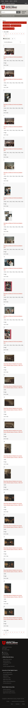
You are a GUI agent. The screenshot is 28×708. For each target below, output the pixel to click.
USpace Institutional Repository (9, 681)
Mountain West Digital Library (9, 691)
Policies (23, 704)
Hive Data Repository (7, 683)
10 (4, 36)
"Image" (6, 25)
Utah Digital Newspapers (8, 674)
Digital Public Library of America (9, 692)
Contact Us (5, 652)
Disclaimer (18, 704)
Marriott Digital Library (7, 672)
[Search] (18, 12)
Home (2, 1)
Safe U (12, 704)
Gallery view (7, 38)
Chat (16, 1)
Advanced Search (24, 12)
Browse (6, 1)
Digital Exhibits (6, 676)
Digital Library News (7, 679)
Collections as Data (6, 677)
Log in (26, 3)
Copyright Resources (7, 662)
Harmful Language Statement (8, 3)
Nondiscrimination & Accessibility (18, 701)
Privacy (8, 701)
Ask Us (11, 1)
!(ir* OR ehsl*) (8, 28)
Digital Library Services (7, 659)
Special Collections (6, 661)
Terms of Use (5, 664)
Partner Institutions (7, 689)
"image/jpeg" (15, 25)
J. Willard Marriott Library (7, 647)
